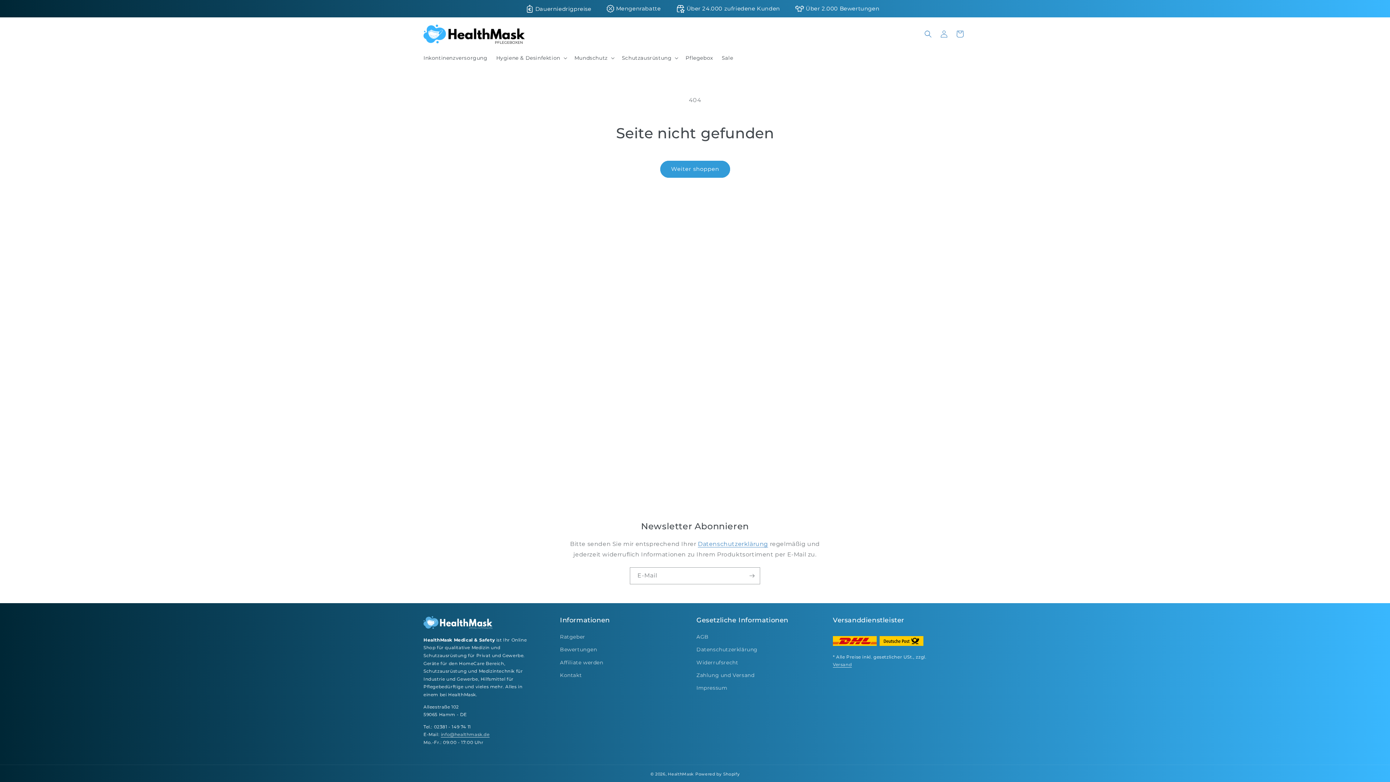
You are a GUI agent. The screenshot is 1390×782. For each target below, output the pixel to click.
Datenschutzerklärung (733, 544)
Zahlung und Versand (725, 675)
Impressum (711, 688)
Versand (842, 664)
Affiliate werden (581, 662)
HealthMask (681, 774)
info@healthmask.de (465, 734)
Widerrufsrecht (717, 662)
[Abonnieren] (752, 575)
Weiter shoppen (695, 168)
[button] (531, 58)
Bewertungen (578, 649)
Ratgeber (572, 637)
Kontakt (571, 675)
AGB (702, 637)
